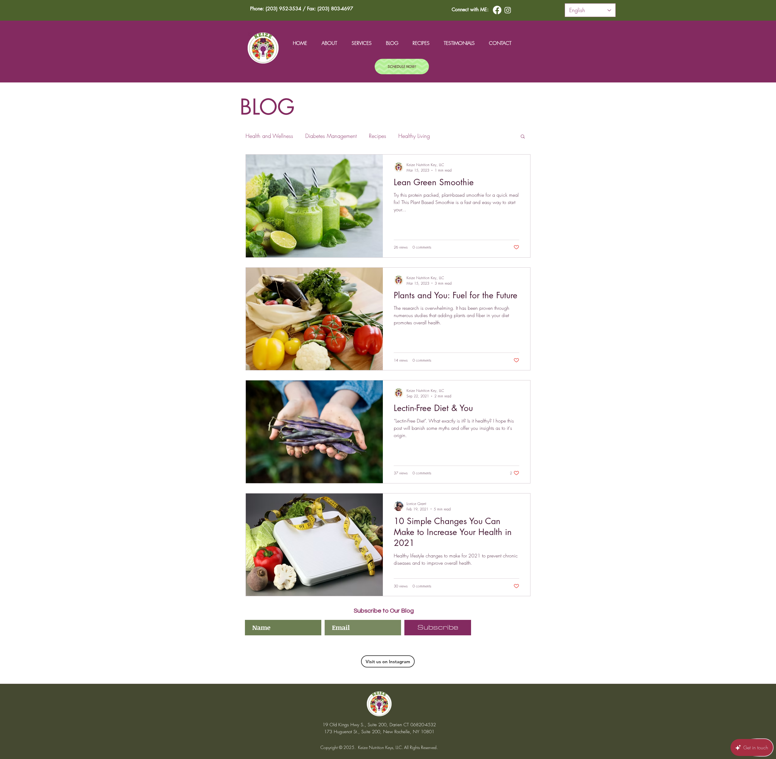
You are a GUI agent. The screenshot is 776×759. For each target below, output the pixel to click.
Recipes (377, 135)
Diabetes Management (331, 135)
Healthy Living (414, 135)
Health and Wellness (269, 135)
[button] (523, 137)
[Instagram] (507, 10)
